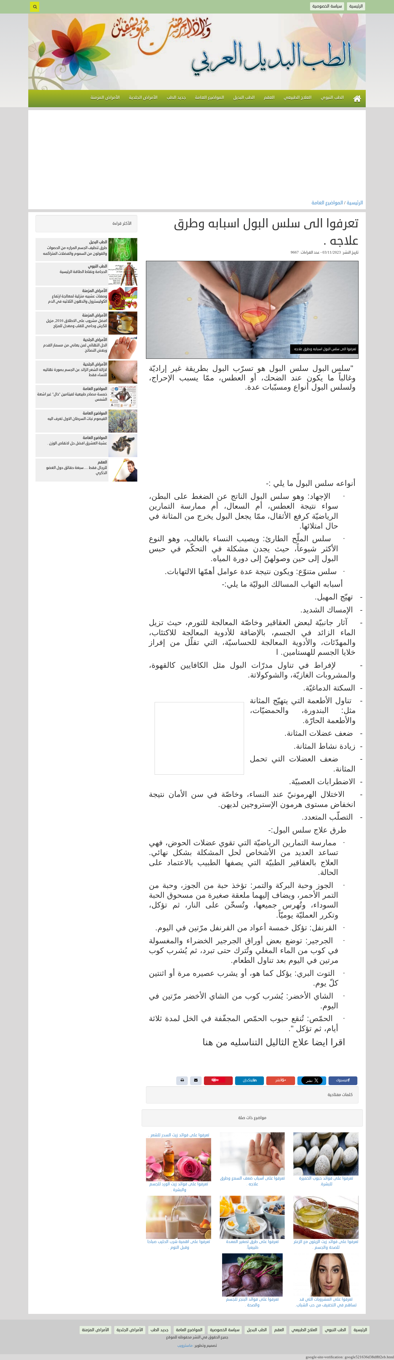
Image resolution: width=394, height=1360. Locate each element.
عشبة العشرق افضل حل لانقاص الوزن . (77, 443)
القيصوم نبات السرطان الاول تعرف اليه (77, 418)
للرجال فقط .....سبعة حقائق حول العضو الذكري (76, 470)
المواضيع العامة (328, 202)
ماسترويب (185, 1345)
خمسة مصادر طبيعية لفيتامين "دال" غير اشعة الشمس (72, 397)
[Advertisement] (197, 156)
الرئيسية (355, 202)
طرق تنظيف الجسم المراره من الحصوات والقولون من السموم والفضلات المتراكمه (75, 250)
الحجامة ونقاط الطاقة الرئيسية (83, 271)
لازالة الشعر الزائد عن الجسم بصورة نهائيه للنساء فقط (75, 372)
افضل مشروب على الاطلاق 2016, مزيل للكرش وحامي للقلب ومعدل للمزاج (76, 323)
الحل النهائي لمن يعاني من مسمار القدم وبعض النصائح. (75, 348)
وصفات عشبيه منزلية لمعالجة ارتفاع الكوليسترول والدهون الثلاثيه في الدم (77, 299)
